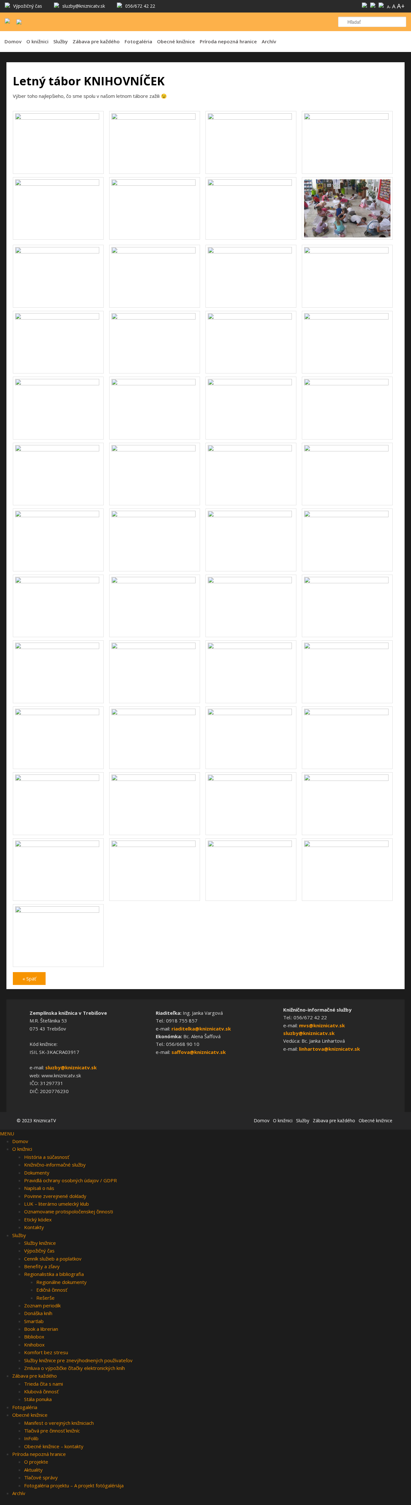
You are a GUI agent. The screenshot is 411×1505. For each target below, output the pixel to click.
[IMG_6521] (251, 449)
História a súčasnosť (46, 1157)
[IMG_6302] (58, 118)
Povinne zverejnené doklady (55, 1196)
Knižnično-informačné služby (55, 1164)
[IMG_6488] (251, 383)
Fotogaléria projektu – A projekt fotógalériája (74, 1485)
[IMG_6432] (251, 317)
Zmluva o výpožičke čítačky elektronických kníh (74, 1368)
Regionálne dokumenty (61, 1282)
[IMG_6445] (347, 317)
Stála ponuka (38, 1399)
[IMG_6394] (251, 251)
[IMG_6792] (154, 713)
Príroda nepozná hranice (228, 41)
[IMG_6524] (347, 449)
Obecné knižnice (176, 41)
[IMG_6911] (251, 845)
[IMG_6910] (154, 845)
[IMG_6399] (347, 251)
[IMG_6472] (58, 383)
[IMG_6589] (347, 515)
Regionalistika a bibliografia (54, 1274)
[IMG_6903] (58, 845)
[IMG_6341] (154, 184)
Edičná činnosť (51, 1290)
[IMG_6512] (58, 449)
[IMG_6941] (58, 911)
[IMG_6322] (58, 184)
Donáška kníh (38, 1313)
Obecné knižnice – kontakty (53, 1446)
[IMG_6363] (347, 238)
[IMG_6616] (154, 581)
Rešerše (45, 1298)
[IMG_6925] (347, 845)
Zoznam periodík (42, 1305)
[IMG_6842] (58, 779)
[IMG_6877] (347, 779)
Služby (60, 41)
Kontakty (34, 1227)
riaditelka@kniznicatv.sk (201, 1028)
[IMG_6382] (58, 251)
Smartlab (34, 1321)
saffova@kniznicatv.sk (198, 1052)
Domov (13, 41)
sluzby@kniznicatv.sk (71, 1067)
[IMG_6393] (154, 251)
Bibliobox (34, 1336)
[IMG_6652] (347, 581)
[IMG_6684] (58, 647)
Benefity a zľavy (42, 1266)
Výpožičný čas (39, 1250)
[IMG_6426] (154, 317)
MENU (7, 1133)
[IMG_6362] (251, 184)
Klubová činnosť (41, 1391)
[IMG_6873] (251, 779)
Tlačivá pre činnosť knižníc (52, 1430)
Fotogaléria (138, 41)
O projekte (36, 1461)
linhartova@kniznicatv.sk (329, 1049)
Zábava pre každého (96, 41)
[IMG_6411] (58, 317)
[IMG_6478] (154, 383)
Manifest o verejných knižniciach (59, 1423)
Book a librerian (41, 1329)
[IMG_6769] (58, 713)
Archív (269, 41)
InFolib (31, 1438)
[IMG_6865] (154, 779)
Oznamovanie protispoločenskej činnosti (68, 1211)
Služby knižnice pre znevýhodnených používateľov (78, 1360)
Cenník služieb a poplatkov (53, 1258)
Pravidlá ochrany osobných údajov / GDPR (70, 1180)
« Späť (29, 978)
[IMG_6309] (251, 118)
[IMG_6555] (58, 515)
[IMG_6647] (251, 581)
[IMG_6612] (58, 581)
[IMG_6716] (251, 647)
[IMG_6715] (154, 647)
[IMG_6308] (154, 118)
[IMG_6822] (251, 713)
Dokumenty (36, 1172)
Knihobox (34, 1344)
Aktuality (33, 1470)
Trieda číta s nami (43, 1384)
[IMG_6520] (154, 449)
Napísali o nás (39, 1188)
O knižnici (37, 41)
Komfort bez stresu (46, 1352)
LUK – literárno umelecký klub (56, 1204)
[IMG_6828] (347, 713)
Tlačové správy (41, 1477)
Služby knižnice (40, 1243)
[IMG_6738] (347, 647)
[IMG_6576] (251, 515)
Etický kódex (38, 1219)
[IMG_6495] (347, 383)
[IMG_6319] (347, 118)
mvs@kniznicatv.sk (322, 1025)
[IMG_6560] (154, 515)
